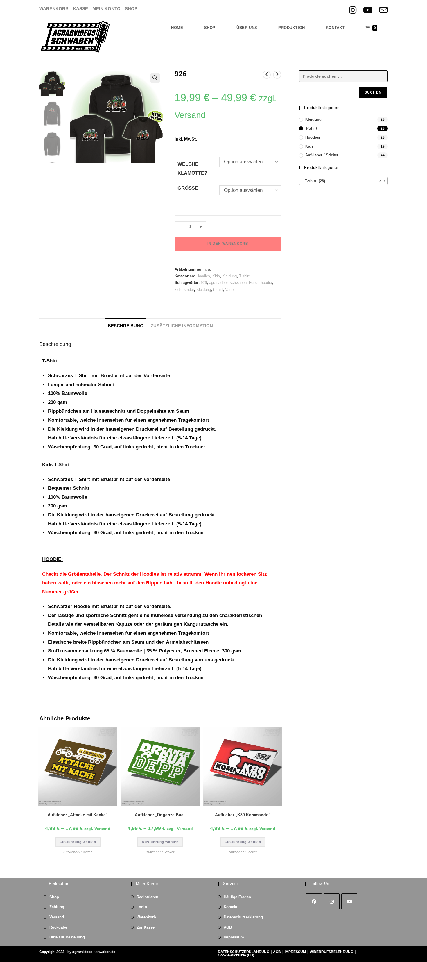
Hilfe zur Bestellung (67, 937)
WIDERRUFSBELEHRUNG (331, 952)
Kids (216, 276)
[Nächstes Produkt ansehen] (277, 75)
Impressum (234, 937)
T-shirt (244, 276)
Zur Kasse (146, 927)
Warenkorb (146, 917)
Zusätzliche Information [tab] (182, 325)
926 (204, 282)
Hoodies (203, 276)
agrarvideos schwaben (228, 282)
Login (142, 907)
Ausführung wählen (77, 842)
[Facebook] (314, 901)
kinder (189, 289)
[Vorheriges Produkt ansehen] (267, 75)
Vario (229, 289)
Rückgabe (58, 927)
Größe (187, 188)
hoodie (266, 282)
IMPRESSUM (295, 952)
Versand (56, 917)
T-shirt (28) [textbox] (342, 181)
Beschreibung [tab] (125, 325)
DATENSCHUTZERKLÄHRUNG (243, 952)
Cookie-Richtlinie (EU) (236, 955)
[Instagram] (332, 901)
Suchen (373, 92)
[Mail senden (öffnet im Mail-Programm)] (383, 10)
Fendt (254, 282)
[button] (155, 78)
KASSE (80, 8)
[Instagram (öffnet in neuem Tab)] (354, 10)
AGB (228, 927)
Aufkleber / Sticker (77, 852)
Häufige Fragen (237, 897)
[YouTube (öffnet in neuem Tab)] (369, 10)
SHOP (131, 8)
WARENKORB (54, 8)
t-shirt (218, 289)
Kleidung (229, 276)
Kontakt (230, 907)
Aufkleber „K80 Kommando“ (243, 814)
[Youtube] (349, 901)
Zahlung (56, 907)
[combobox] (343, 181)
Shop (54, 897)
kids (178, 289)
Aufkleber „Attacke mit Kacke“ (78, 814)
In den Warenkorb (227, 244)
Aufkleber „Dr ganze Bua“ (160, 814)
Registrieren (147, 897)
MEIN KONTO (106, 8)
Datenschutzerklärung (243, 917)
